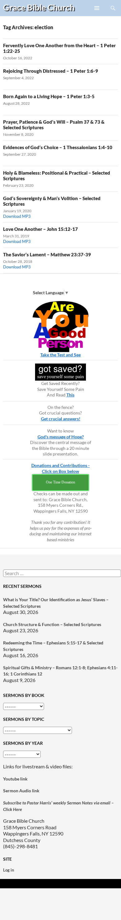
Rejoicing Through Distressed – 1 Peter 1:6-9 (50, 71)
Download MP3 (17, 216)
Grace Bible (38, 7)
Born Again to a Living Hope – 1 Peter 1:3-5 (49, 96)
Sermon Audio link (21, 790)
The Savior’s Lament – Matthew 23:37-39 (47, 254)
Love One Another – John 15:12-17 (40, 229)
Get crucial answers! (60, 418)
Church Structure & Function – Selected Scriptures (52, 624)
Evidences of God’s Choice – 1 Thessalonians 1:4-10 (57, 147)
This (70, 394)
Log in (8, 869)
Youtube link (15, 778)
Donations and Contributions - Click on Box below (60, 468)
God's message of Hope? (61, 436)
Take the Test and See (60, 354)
